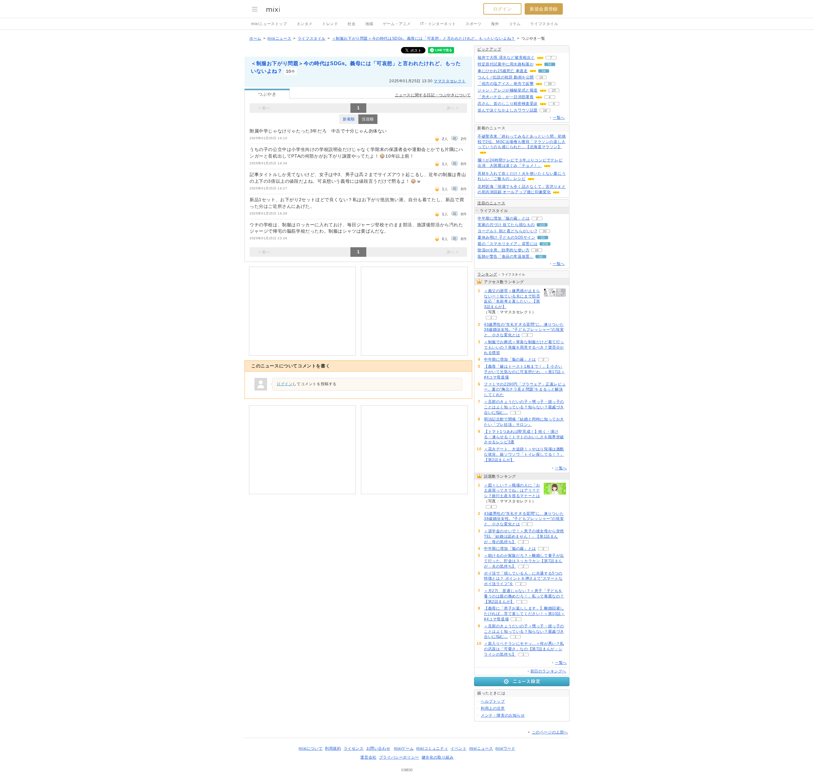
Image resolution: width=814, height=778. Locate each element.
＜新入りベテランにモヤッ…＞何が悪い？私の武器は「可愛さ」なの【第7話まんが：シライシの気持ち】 (524, 649)
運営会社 (368, 757)
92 (541, 256)
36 (537, 250)
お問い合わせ (378, 748)
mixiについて (310, 748)
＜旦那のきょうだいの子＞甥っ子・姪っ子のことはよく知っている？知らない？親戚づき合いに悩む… (524, 407)
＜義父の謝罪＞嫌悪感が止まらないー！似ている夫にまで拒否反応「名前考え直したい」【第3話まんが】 (512, 299)
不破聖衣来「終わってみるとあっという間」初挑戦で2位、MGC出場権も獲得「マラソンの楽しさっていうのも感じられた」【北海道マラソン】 (522, 141)
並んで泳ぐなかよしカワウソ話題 (508, 110)
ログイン (502, 8)
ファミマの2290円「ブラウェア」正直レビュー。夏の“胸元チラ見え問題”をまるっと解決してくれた (525, 389)
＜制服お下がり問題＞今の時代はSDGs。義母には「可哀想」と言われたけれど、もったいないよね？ (423, 38)
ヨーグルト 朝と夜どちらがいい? (507, 231)
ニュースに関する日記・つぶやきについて (433, 95)
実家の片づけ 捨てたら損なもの (506, 224)
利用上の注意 (493, 708)
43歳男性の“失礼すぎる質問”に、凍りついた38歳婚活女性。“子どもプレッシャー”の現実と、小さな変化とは (524, 330)
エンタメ (305, 24)
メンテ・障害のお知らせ (503, 715)
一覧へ (559, 117)
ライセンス (354, 748)
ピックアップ (489, 49)
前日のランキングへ (548, 671)
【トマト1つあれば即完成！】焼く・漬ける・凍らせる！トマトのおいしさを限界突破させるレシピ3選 (524, 437)
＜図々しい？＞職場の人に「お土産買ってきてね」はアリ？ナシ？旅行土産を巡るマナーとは (512, 490)
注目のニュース (491, 203)
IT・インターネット (438, 24)
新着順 (349, 119)
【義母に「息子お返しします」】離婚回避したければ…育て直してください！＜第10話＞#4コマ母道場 (524, 613)
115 (542, 225)
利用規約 (333, 748)
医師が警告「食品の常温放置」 (506, 256)
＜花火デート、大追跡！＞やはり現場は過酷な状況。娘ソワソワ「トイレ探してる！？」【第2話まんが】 (524, 454)
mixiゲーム (404, 748)
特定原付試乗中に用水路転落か (506, 64)
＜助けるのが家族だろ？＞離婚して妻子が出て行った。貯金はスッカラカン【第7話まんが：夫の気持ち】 (524, 561)
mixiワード (505, 748)
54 (544, 71)
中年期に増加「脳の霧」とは (504, 218)
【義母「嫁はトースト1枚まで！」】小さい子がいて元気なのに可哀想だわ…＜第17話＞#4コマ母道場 (524, 371)
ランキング (487, 274)
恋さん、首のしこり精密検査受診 (508, 103)
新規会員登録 (544, 8)
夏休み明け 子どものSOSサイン (506, 237)
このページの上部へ (550, 732)
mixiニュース (279, 38)
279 (545, 244)
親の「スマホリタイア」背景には (508, 244)
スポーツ (473, 24)
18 (545, 110)
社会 (351, 24)
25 (554, 90)
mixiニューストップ (269, 24)
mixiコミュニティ (432, 748)
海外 (495, 24)
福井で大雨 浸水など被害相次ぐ (506, 57)
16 (541, 77)
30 (545, 231)
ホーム (255, 38)
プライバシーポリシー (399, 757)
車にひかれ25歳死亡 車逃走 (503, 71)
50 (550, 64)
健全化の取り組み (438, 757)
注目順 (368, 119)
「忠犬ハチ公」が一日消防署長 (506, 97)
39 (550, 83)
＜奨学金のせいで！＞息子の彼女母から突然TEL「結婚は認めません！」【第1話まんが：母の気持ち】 (524, 536)
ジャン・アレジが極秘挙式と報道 (508, 90)
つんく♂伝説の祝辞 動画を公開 (506, 77)
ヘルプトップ (493, 701)
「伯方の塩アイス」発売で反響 (506, 83)
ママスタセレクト (450, 81)
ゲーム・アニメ (397, 24)
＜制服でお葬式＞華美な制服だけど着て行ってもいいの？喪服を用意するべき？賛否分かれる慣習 (524, 347)
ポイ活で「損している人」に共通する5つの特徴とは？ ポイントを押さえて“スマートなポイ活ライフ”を (523, 578)
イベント (458, 748)
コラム (515, 24)
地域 (369, 24)
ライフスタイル (544, 24)
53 (543, 237)
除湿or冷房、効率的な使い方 (503, 250)
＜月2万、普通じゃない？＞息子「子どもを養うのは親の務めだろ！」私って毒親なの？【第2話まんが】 (524, 596)
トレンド (330, 24)
